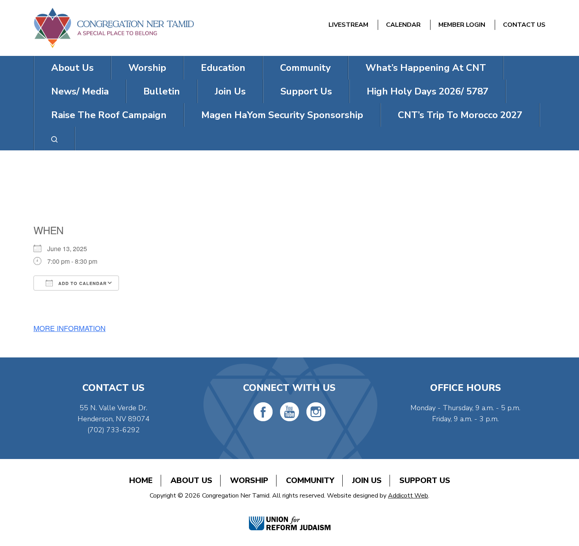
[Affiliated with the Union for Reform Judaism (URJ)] (289, 514)
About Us (72, 67)
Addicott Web (408, 495)
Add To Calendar (82, 283)
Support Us (306, 91)
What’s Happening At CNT (426, 67)
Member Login (461, 24)
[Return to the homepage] (113, 28)
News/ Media (80, 91)
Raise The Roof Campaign (109, 115)
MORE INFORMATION (69, 328)
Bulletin (161, 91)
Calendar (403, 24)
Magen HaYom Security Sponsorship (282, 115)
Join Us (230, 91)
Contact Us (524, 24)
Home (141, 480)
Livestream (348, 24)
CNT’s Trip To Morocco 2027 (460, 115)
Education (223, 67)
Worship (147, 67)
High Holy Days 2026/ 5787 (427, 91)
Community (305, 67)
